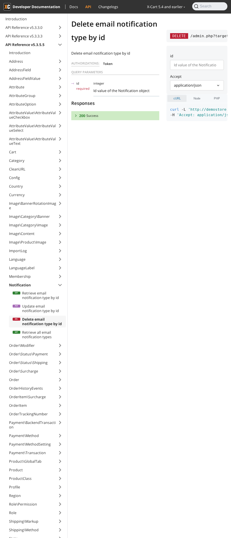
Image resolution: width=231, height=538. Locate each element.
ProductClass (20, 478)
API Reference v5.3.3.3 (23, 36)
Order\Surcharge (23, 371)
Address (16, 61)
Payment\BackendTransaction (32, 425)
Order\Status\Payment (28, 354)
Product (16, 469)
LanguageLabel (22, 267)
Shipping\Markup (23, 521)
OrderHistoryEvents (26, 388)
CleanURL (17, 169)
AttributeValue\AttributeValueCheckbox (32, 115)
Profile (14, 487)
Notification (20, 285)
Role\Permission (23, 504)
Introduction (16, 18)
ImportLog (18, 250)
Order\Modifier (22, 345)
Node (197, 98)
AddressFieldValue (24, 78)
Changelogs (108, 7)
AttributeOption (22, 104)
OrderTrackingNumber (28, 414)
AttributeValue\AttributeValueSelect (32, 128)
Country (16, 186)
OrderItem (18, 405)
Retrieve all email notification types (37, 334)
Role (12, 512)
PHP (217, 98)
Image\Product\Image (27, 242)
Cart (12, 151)
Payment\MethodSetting (30, 444)
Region (15, 495)
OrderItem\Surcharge (27, 396)
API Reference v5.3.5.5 (24, 44)
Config (14, 177)
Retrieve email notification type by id (40, 295)
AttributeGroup (22, 95)
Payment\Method (24, 435)
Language (17, 259)
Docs (73, 7)
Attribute (16, 87)
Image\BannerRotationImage (32, 205)
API (88, 7)
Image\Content (22, 233)
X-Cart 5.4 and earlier (165, 6)
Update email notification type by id (40, 308)
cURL (177, 98)
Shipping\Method (24, 529)
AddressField (20, 69)
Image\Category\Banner (29, 216)
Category (16, 160)
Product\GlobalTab (25, 461)
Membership (20, 276)
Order (14, 379)
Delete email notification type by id (42, 321)
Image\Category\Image (28, 225)
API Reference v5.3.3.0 (23, 27)
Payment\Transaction (27, 452)
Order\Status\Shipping (28, 362)
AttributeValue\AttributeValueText (32, 141)
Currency (17, 194)
